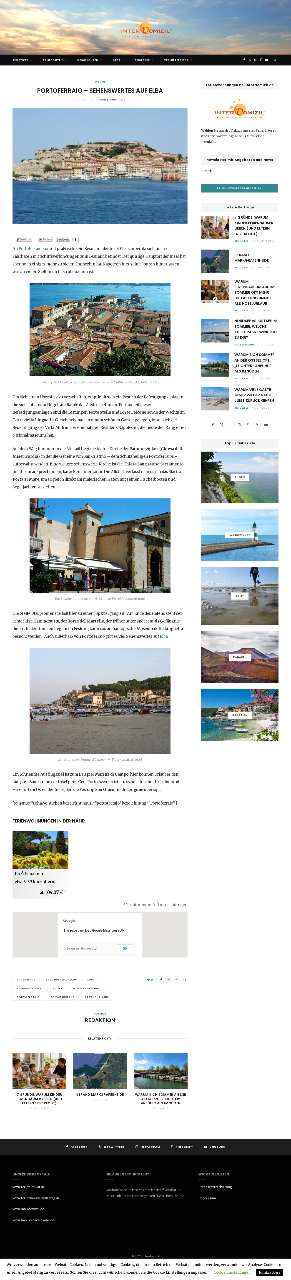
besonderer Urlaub (61, 979)
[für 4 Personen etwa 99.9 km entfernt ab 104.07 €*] (40, 850)
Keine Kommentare (112, 99)
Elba (164, 636)
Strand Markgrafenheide (100, 1094)
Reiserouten (53, 60)
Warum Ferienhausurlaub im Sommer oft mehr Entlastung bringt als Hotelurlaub (254, 292)
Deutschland (244, 344)
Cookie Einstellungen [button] (232, 1272)
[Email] (184, 979)
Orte (116, 60)
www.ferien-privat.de (29, 1187)
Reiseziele (142, 60)
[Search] (275, 60)
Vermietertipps (176, 60)
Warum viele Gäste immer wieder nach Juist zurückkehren (254, 395)
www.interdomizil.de (28, 1209)
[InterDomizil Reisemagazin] (145, 27)
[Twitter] (168, 979)
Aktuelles (241, 241)
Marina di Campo (86, 988)
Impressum (207, 1198)
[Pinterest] (176, 979)
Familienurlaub (29, 988)
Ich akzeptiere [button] (269, 1273)
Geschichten (87, 60)
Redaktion (100, 1020)
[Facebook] (161, 979)
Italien (100, 82)
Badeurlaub (26, 979)
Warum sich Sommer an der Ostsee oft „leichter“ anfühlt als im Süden (160, 1098)
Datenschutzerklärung (215, 1187)
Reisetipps (21, 60)
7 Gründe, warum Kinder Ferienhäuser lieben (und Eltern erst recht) (39, 1098)
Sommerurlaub (62, 997)
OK (125, 948)
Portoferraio (30, 248)
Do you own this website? (82, 948)
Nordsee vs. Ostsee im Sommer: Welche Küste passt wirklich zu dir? (255, 329)
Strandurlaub (96, 997)
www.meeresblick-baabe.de (33, 1220)
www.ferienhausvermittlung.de (36, 1198)
